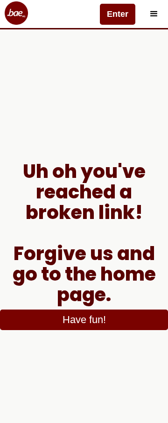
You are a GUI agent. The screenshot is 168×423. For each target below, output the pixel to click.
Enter (117, 14)
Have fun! (84, 319)
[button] (154, 14)
